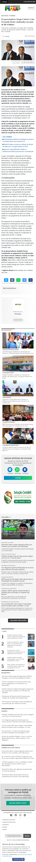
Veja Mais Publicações (18, 620)
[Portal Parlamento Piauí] (12, 8)
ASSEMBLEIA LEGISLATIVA (8, 819)
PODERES (4, 827)
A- (14, 62)
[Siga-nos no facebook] (11, 815)
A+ (18, 62)
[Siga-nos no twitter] (25, 815)
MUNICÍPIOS (5, 824)
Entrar (4, 2)
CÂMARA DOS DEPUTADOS (9, 822)
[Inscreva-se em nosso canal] (16, 815)
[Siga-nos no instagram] (20, 815)
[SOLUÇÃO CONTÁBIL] (18, 497)
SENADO (4, 829)
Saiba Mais (18, 320)
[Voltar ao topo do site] (33, 474)
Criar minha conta (19, 803)
